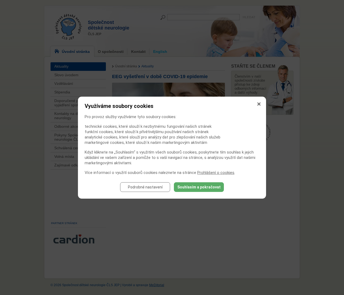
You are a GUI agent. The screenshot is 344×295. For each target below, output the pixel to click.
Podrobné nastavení (145, 187)
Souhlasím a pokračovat (199, 187)
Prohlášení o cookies (215, 172)
